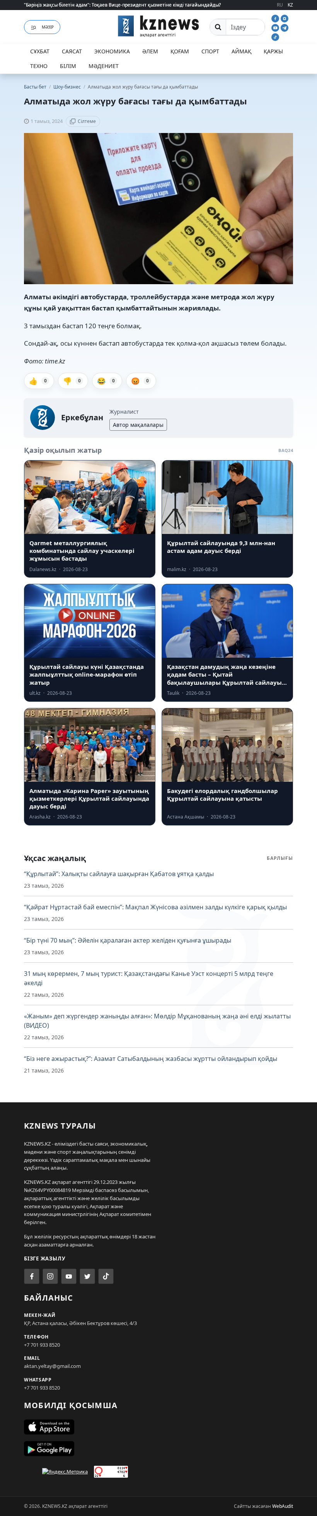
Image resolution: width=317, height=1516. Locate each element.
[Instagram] (284, 18)
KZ (290, 5)
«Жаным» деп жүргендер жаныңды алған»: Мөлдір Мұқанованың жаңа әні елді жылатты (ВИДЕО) (157, 1021)
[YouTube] (276, 27)
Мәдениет (104, 66)
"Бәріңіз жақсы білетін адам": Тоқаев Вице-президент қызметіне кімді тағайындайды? (122, 5)
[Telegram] (284, 27)
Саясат (72, 51)
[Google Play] (158, 1448)
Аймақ (241, 51)
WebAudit (282, 1506)
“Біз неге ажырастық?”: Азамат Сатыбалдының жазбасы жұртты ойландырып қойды (150, 1058)
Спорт (210, 51)
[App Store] (158, 1427)
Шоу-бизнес (67, 87)
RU (280, 5)
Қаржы (273, 51)
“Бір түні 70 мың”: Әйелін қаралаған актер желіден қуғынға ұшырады (127, 940)
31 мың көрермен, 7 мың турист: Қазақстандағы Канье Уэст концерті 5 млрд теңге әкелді (148, 978)
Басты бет (35, 87)
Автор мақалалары (138, 424)
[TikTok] (275, 36)
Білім (68, 66)
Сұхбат (39, 51)
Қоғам (179, 51)
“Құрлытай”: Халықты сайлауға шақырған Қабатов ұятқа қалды (119, 874)
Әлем (150, 51)
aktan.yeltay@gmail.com (52, 1366)
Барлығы (280, 858)
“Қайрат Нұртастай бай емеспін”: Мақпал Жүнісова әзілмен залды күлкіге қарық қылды (155, 907)
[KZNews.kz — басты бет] (158, 26)
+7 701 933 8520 (42, 1344)
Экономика (112, 51)
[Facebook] (276, 18)
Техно (39, 66)
